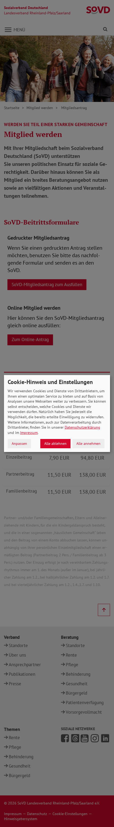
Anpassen (19, 443)
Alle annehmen (88, 443)
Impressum (29, 432)
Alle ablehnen (55, 443)
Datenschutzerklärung (82, 427)
